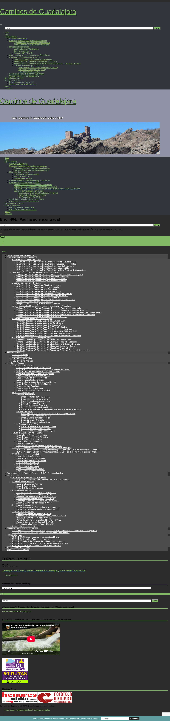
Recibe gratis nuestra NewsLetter (23, 84)
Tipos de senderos (21, 51)
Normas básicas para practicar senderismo (31, 45)
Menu (4, 251)
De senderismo (11, 36)
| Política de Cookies (23, 710)
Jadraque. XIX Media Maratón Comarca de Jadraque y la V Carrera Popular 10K (44, 570)
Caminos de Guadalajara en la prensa (24, 57)
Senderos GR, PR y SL (23, 53)
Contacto (8, 88)
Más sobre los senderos (19, 47)
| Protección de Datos (41, 710)
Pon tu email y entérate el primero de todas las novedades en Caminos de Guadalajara (65, 719)
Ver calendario (11, 575)
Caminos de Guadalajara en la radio (29, 66)
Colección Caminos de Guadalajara (24, 76)
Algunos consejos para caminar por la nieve (32, 43)
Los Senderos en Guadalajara (26, 49)
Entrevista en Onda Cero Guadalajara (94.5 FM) (38, 68)
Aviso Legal (9, 710)
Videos (7, 86)
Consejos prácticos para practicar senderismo (28, 41)
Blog (6, 34)
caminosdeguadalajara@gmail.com (16, 611)
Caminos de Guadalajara (38, 11)
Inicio (7, 32)
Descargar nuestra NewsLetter (21, 82)
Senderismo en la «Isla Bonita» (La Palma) (26, 74)
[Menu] (1, 24)
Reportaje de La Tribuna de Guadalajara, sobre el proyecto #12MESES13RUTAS (47, 63)
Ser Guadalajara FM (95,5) (29, 72)
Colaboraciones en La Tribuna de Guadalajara (33, 59)
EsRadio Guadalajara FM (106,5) (32, 70)
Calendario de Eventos (14, 78)
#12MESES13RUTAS (18, 39)
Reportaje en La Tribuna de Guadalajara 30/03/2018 (35, 61)
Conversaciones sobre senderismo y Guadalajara (29, 55)
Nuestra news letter (12, 80)
